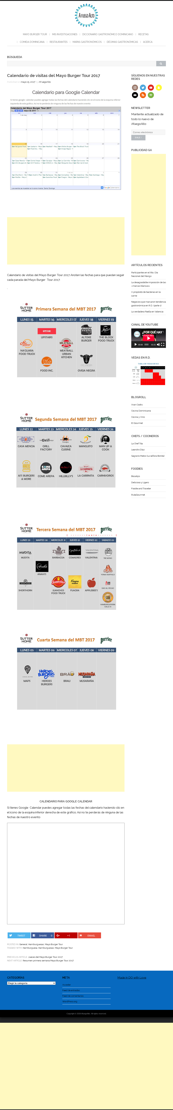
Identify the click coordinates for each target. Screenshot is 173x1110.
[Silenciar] (158, 344)
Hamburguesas (36, 944)
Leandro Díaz (138, 449)
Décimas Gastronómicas (122, 42)
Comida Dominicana (32, 42)
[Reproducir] (135, 344)
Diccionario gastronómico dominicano (107, 34)
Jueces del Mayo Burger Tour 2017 (45, 957)
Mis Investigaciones (64, 34)
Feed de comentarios (72, 996)
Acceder (66, 984)
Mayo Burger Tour (35, 34)
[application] (148, 338)
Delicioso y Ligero (140, 482)
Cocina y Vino (138, 417)
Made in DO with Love (131, 977)
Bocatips (135, 476)
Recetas (143, 34)
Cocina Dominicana (141, 410)
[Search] (161, 63)
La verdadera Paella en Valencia (147, 311)
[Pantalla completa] (162, 344)
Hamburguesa (30, 948)
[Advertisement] (66, 241)
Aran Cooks (137, 404)
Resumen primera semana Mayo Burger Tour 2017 (48, 960)
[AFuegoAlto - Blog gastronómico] (86, 29)
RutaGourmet (138, 495)
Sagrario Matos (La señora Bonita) (148, 456)
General (23, 944)
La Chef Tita (137, 443)
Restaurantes (58, 42)
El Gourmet (137, 423)
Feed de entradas (71, 990)
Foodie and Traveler (141, 488)
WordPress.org (69, 1001)
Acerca (147, 42)
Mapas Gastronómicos (87, 42)
